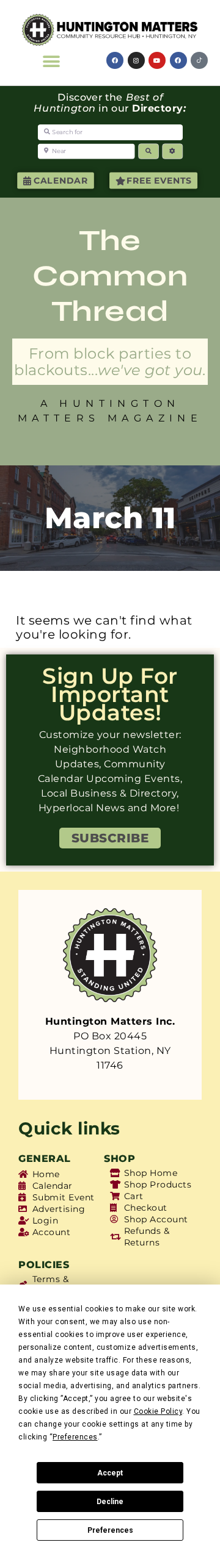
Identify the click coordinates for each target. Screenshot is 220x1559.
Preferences (110, 1530)
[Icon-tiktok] (199, 60)
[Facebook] (114, 60)
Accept (110, 1473)
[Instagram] (136, 60)
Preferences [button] (75, 1437)
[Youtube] (157, 60)
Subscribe (110, 838)
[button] (51, 61)
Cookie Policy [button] (158, 1411)
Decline (110, 1501)
